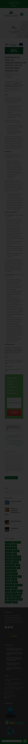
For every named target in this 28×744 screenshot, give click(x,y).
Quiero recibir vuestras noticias (14, 396)
